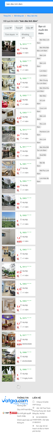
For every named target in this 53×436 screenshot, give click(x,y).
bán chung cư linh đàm (42, 81)
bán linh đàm (41, 56)
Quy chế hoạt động (24, 409)
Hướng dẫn (21, 405)
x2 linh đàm (41, 102)
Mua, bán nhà (32, 15)
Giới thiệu (21, 401)
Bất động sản (19, 15)
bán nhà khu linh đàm (43, 89)
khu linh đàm (41, 125)
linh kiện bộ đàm (43, 179)
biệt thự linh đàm (43, 172)
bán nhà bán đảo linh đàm (43, 49)
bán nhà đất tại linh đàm (43, 148)
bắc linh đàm (41, 117)
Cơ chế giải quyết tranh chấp (24, 414)
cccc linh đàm (42, 109)
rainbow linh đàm (43, 133)
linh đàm (43, 71)
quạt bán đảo (41, 156)
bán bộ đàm (41, 164)
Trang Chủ (7, 15)
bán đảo (43, 96)
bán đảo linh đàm (43, 41)
